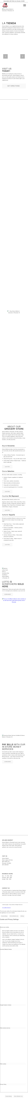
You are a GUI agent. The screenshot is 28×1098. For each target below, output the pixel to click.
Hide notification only (14, 916)
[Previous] (5, 56)
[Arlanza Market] (11, 5)
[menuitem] (24, 5)
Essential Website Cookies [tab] (6, 949)
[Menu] (24, 5)
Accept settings (4, 916)
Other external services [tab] (5, 1028)
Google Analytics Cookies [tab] (5, 1005)
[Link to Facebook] (22, 906)
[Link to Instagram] (25, 906)
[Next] (22, 56)
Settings (22, 916)
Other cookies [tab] (3, 1064)
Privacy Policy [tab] (3, 1084)
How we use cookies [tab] (4, 927)
